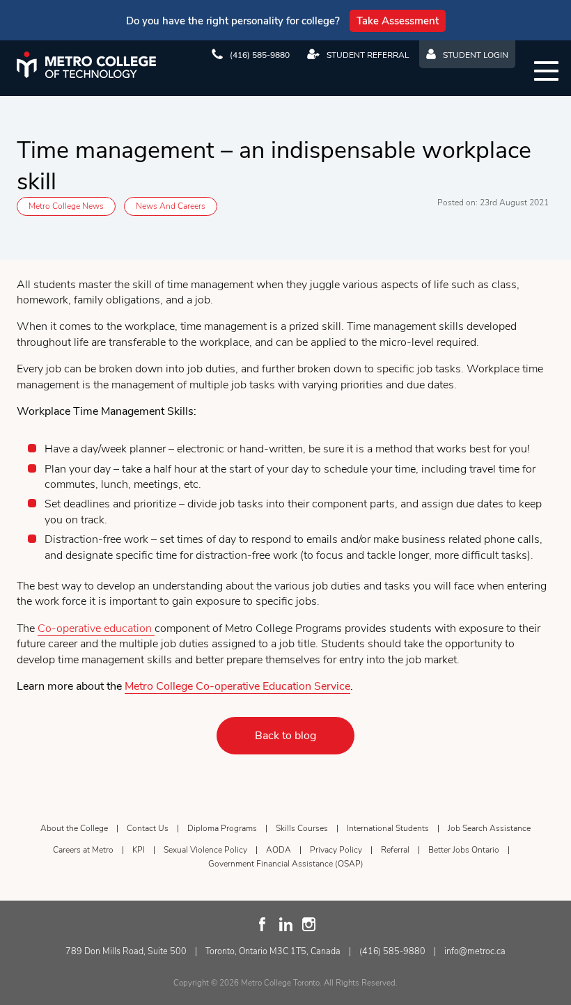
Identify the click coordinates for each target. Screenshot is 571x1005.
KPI (138, 849)
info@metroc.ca (475, 951)
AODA (278, 849)
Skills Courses (302, 828)
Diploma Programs (222, 828)
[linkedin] (286, 924)
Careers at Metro (83, 849)
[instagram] (309, 924)
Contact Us (148, 828)
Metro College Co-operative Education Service (237, 686)
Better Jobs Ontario (463, 849)
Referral (395, 849)
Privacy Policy (336, 849)
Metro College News (66, 206)
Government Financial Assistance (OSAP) (285, 863)
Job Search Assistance (489, 828)
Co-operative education (96, 628)
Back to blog (285, 735)
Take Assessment (398, 21)
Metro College (86, 65)
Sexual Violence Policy (205, 849)
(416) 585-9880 (392, 951)
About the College (74, 828)
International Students (388, 828)
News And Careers (170, 206)
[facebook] (263, 924)
